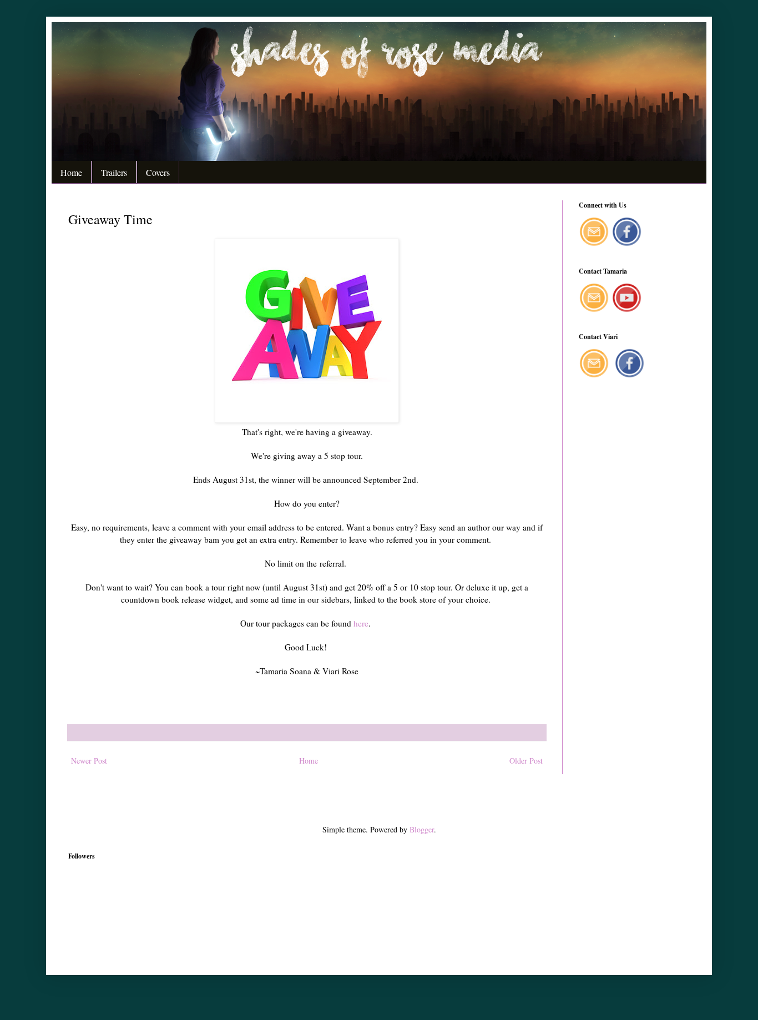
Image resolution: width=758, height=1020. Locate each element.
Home (71, 172)
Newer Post (89, 760)
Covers (158, 172)
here (360, 623)
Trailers (114, 172)
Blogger (422, 829)
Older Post (526, 760)
